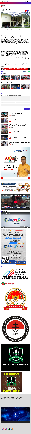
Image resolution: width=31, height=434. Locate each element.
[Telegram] (27, 71)
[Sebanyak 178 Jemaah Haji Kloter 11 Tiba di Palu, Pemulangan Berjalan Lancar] (25, 86)
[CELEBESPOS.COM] (5, 1)
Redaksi (4, 10)
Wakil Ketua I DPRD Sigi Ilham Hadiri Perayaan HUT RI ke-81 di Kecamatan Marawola (15, 82)
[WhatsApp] (29, 71)
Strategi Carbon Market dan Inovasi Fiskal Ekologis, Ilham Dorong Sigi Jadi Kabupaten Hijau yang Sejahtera (5, 91)
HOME (2, 401)
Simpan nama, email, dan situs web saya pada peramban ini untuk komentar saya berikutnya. (16, 106)
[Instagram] (3, 429)
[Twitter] (25, 71)
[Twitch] (6, 429)
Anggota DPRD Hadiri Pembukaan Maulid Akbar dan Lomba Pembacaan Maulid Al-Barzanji (5, 82)
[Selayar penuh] (28, 209)
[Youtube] (5, 429)
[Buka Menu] (27, 1)
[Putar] (2, 209)
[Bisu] (27, 209)
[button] (25, 1)
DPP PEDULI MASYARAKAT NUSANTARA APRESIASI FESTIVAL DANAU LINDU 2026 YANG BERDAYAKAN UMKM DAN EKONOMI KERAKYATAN (15, 91)
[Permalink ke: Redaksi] (2, 11)
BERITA (2, 6)
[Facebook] (24, 71)
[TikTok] (9, 429)
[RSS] (12, 429)
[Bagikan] (29, 11)
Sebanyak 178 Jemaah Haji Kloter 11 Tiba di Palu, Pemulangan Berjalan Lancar (25, 91)
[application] (15, 202)
